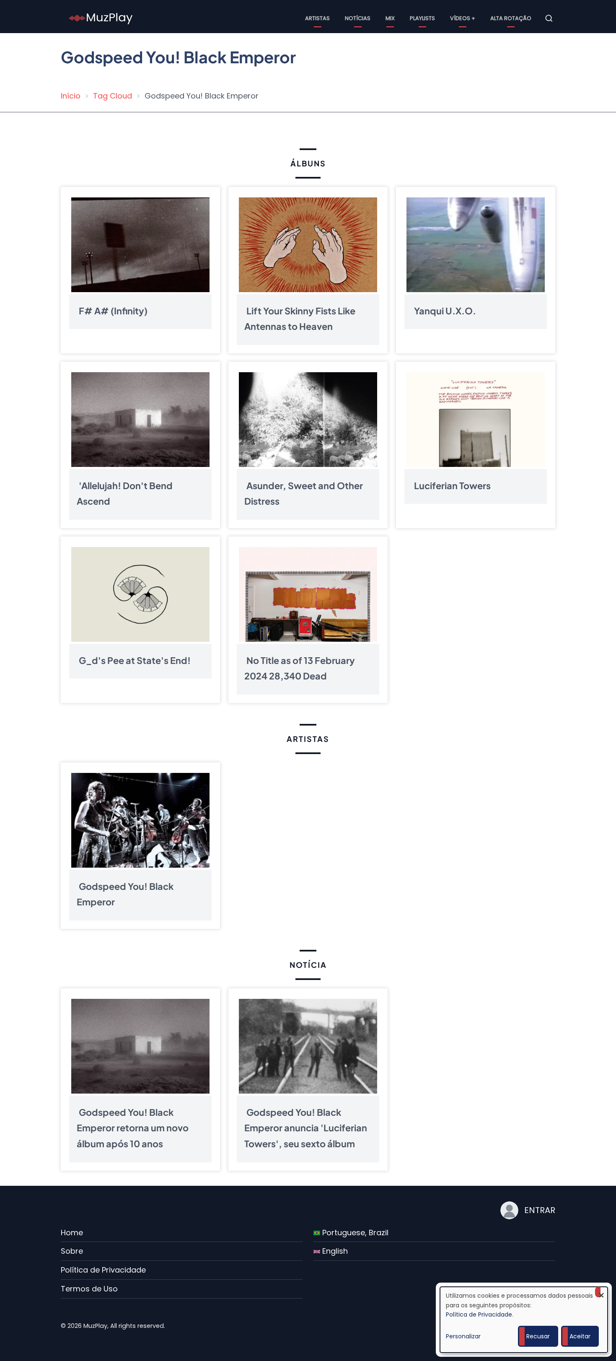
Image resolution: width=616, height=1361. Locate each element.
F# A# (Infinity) (113, 310)
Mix (390, 18)
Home (72, 1232)
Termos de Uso (89, 1288)
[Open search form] (549, 18)
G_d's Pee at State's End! (135, 660)
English (334, 1251)
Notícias (357, 18)
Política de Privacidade (103, 1270)
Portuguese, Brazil (354, 1232)
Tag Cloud (112, 96)
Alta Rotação (510, 18)
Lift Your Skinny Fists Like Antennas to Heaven (299, 318)
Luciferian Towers (452, 485)
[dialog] (524, 1320)
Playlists (422, 18)
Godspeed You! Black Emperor (125, 893)
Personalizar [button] (463, 1336)
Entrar (539, 1210)
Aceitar (579, 1336)
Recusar (538, 1336)
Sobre (72, 1251)
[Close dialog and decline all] (601, 1292)
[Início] (101, 18)
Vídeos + (462, 18)
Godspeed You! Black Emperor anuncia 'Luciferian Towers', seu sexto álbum (305, 1127)
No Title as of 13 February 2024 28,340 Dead (299, 668)
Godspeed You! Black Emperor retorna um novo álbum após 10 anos (133, 1127)
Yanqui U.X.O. (445, 310)
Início (70, 96)
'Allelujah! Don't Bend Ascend (125, 493)
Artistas (317, 18)
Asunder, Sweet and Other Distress (303, 493)
